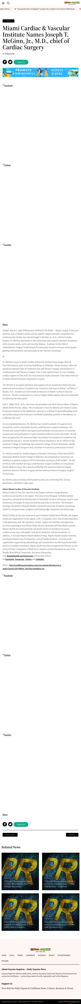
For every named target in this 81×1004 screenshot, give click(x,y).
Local (11, 955)
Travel (20, 955)
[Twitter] (40, 201)
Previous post (10, 835)
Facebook (9, 559)
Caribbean (30, 955)
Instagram (19, 559)
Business (42, 955)
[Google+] (40, 281)
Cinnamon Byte (74, 1002)
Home (4, 955)
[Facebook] (40, 122)
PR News (8, 21)
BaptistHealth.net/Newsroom (20, 555)
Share (5, 324)
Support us (21, 62)
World (52, 955)
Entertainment (64, 955)
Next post (72, 835)
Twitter (28, 559)
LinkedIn (40, 559)
